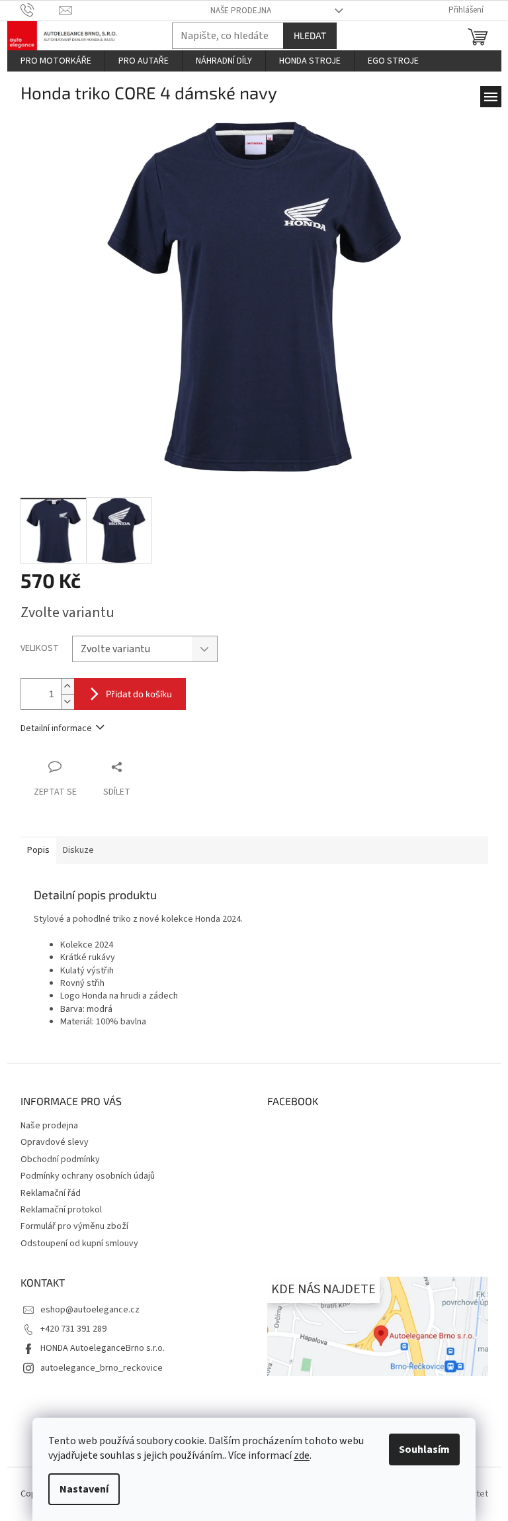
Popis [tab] (38, 850)
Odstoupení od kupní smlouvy (79, 1243)
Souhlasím (424, 1449)
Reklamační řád (51, 1193)
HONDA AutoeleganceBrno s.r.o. (102, 1348)
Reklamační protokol (61, 1209)
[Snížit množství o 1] (67, 701)
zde (302, 1455)
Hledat (310, 35)
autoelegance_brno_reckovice (101, 1368)
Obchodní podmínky (60, 1159)
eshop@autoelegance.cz (90, 1309)
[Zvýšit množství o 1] (67, 686)
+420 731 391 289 (73, 1329)
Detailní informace (56, 728)
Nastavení (84, 1489)
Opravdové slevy (55, 1142)
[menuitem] (56, 61)
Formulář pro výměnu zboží (74, 1226)
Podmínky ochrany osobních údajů (88, 1176)
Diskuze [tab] (78, 850)
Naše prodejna (240, 11)
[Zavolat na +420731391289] (40, 10)
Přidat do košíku (139, 693)
